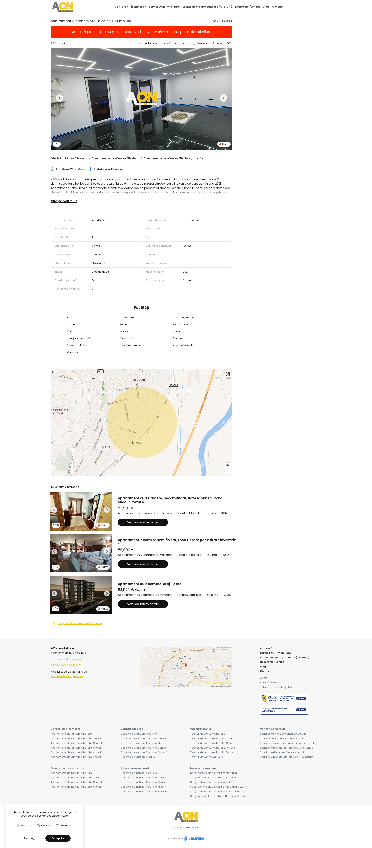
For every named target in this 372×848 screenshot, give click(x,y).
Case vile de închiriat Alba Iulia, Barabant (145, 791)
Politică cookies (270, 682)
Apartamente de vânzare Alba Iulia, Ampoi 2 (77, 757)
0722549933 (58, 659)
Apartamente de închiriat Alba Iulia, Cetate (76, 777)
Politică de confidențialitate (277, 687)
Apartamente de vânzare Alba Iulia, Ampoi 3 (77, 747)
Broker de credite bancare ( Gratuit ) (207, 7)
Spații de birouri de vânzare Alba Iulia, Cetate (286, 757)
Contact (277, 7)
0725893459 (76, 659)
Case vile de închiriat (135, 768)
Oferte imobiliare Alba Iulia (69, 158)
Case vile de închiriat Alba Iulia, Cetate (143, 777)
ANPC (263, 678)
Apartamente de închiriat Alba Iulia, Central (76, 782)
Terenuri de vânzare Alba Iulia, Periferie (212, 747)
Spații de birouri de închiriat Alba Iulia (212, 782)
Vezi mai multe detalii (142, 522)
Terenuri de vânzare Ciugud (206, 757)
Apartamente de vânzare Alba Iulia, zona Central (177, 158)
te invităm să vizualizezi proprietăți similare (175, 31)
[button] (59, 98)
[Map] (141, 422)
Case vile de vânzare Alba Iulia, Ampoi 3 (144, 752)
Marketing (66, 825)
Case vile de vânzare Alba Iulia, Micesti (143, 743)
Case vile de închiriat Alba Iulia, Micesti (143, 786)
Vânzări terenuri (201, 729)
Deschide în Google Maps (67, 676)
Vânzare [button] (120, 7)
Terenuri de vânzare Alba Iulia (207, 733)
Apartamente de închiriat (68, 768)
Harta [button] (225, 144)
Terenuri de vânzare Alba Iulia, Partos (211, 752)
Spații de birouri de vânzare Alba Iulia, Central (287, 747)
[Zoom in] (228, 465)
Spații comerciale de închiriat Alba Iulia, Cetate (218, 786)
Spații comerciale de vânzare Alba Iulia (283, 733)
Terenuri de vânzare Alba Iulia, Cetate (212, 743)
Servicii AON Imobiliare (164, 7)
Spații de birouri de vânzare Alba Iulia (282, 738)
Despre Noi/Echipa (247, 7)
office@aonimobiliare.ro (66, 665)
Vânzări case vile (132, 729)
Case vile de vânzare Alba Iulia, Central (144, 747)
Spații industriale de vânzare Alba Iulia (283, 752)
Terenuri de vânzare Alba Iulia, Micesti (212, 738)
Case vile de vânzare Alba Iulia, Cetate (143, 738)
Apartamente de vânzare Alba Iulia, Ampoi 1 (76, 752)
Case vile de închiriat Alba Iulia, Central (144, 782)
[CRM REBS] (193, 838)
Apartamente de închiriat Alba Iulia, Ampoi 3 (77, 786)
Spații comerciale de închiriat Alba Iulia (213, 772)
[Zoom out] (228, 471)
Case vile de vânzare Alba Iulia (139, 733)
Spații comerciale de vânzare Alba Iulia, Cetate (287, 743)
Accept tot (58, 838)
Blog (266, 7)
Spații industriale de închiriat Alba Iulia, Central (217, 796)
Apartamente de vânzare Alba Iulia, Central (76, 743)
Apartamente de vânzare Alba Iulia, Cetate (76, 738)
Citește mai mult (64, 201)
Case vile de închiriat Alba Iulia (139, 772)
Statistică (46, 825)
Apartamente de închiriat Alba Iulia (71, 772)
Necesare (27, 825)
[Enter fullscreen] (228, 374)
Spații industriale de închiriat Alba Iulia (213, 777)
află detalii (56, 812)
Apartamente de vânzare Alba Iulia (115, 158)
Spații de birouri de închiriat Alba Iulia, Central (217, 791)
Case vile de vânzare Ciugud (138, 757)
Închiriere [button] (137, 7)
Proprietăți (267, 648)
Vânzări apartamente (65, 729)
